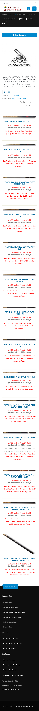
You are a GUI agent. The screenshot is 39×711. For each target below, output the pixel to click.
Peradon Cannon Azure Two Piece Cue (19, 215)
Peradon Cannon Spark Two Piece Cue (19, 438)
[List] (9, 92)
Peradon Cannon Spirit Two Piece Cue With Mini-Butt (19, 406)
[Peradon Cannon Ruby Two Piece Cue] (19, 145)
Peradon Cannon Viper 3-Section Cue (19, 345)
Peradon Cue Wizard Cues (10, 681)
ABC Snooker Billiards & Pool (24, 706)
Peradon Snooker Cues (10, 607)
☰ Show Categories (19, 35)
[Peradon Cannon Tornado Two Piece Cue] (19, 275)
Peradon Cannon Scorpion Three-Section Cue (19, 183)
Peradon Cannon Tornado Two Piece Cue (20, 280)
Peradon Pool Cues (9, 648)
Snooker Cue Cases (9, 670)
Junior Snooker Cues (10, 622)
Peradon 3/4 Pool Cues (10, 638)
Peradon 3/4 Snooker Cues (12, 617)
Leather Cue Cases (9, 660)
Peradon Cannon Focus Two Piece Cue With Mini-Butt (19, 476)
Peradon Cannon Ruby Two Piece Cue (19, 150)
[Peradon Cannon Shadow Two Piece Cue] (19, 307)
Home (15, 15)
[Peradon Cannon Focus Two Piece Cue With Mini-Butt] (19, 470)
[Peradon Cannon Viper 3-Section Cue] (19, 339)
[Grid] (4, 92)
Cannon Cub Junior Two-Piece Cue (19, 377)
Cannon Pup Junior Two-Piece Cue (19, 121)
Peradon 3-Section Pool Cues (12, 643)
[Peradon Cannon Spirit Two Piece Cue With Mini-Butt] (19, 400)
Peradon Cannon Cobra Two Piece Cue (19, 248)
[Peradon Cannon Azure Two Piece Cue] (19, 210)
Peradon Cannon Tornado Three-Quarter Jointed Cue (19, 508)
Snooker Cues (7, 602)
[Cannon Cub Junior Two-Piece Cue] (19, 372)
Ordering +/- (18, 95)
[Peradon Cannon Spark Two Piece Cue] (19, 432)
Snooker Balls (7, 627)
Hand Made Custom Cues (10, 689)
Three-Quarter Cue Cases (11, 665)
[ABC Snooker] (12, 8)
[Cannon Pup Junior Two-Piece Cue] (19, 117)
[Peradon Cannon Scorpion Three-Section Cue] (19, 177)
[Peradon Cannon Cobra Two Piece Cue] (19, 242)
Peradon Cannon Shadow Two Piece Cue (19, 313)
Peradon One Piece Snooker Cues (14, 612)
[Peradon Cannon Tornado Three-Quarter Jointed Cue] (19, 503)
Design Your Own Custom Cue (12, 685)
